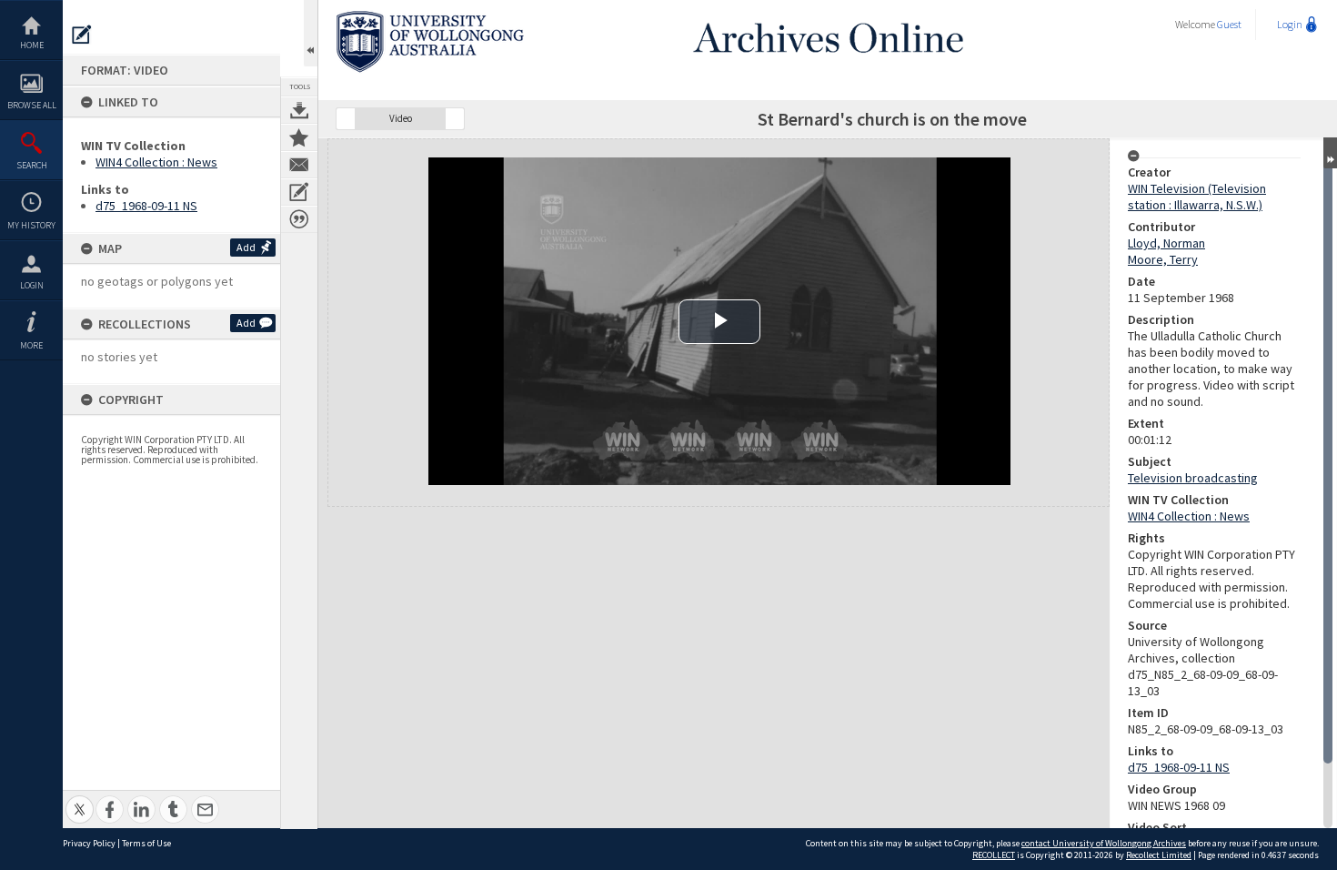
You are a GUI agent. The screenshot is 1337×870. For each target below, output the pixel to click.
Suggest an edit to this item (82, 35)
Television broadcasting (1193, 478)
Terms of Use (146, 843)
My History (31, 225)
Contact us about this (299, 164)
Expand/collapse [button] (1330, 152)
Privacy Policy (89, 843)
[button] (346, 118)
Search (31, 165)
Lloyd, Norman (1166, 243)
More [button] (31, 345)
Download (299, 110)
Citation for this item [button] (299, 219)
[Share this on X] (79, 799)
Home (32, 45)
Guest (1229, 24)
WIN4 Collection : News (156, 162)
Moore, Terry (1163, 259)
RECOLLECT (993, 855)
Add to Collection (299, 137)
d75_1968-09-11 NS (146, 205)
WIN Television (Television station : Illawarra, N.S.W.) (1197, 196)
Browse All (31, 105)
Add (246, 247)
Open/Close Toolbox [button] (310, 33)
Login (32, 285)
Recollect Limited (1158, 855)
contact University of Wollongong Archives (1103, 843)
